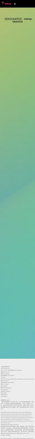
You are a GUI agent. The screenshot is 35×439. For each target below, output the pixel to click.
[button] (15, 3)
